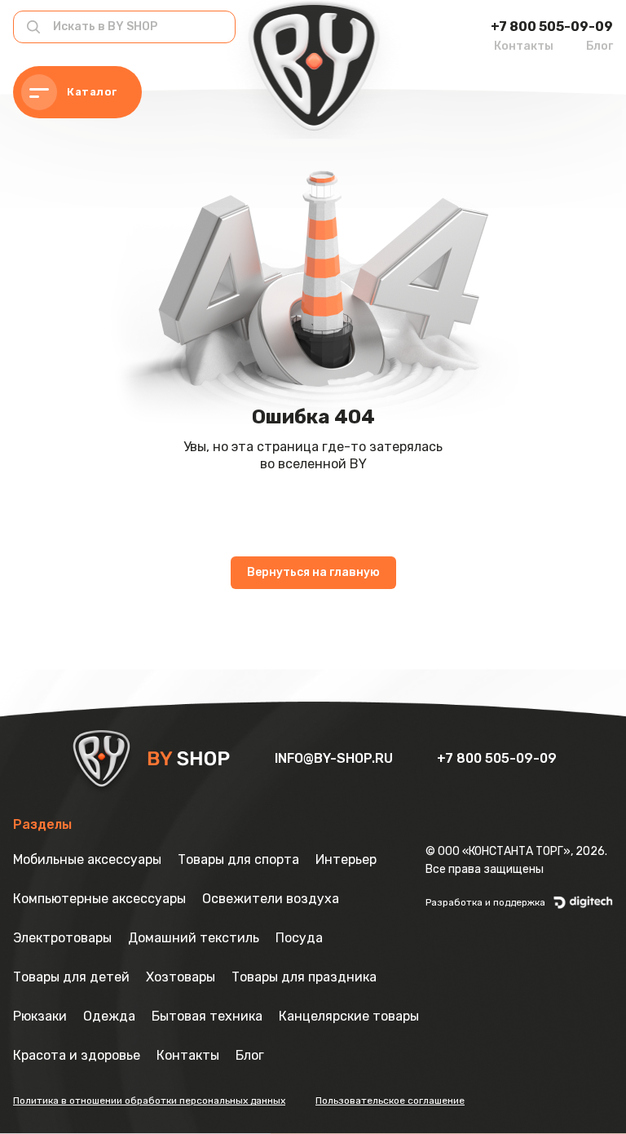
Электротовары (62, 938)
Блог (599, 46)
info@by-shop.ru (335, 758)
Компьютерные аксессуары (99, 898)
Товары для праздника (304, 977)
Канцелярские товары (349, 1016)
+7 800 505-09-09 (552, 26)
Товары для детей (71, 977)
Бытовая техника (207, 1016)
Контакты (523, 46)
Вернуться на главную (313, 572)
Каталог (92, 92)
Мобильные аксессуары (87, 859)
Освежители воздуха (270, 898)
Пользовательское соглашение (390, 1100)
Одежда (109, 1016)
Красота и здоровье (76, 1055)
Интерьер (346, 859)
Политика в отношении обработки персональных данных (149, 1100)
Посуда (299, 938)
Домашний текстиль (193, 938)
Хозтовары (180, 977)
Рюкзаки (40, 1016)
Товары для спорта (238, 859)
